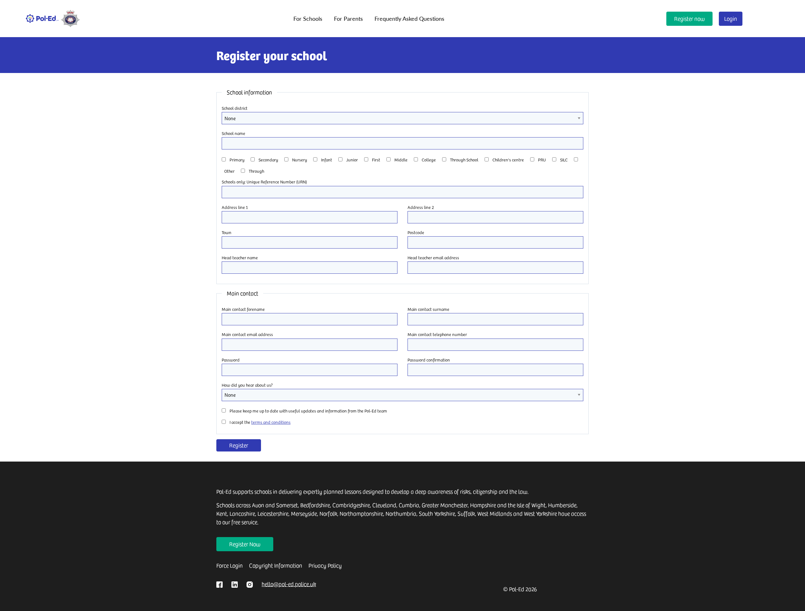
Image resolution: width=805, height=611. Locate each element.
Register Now (244, 544)
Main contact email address (247, 334)
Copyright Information (275, 565)
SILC (564, 160)
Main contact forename (243, 309)
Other (229, 171)
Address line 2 (421, 207)
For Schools (307, 18)
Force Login (229, 565)
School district (234, 108)
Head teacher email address (433, 258)
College (429, 160)
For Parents (348, 18)
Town (226, 232)
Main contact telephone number (437, 334)
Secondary (268, 160)
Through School (464, 160)
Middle (401, 160)
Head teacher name (240, 258)
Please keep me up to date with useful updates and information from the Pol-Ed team (308, 411)
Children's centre (508, 160)
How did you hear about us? (247, 385)
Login (730, 18)
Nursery (299, 160)
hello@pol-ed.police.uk (289, 584)
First (376, 160)
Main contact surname (428, 309)
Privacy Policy (325, 565)
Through (256, 171)
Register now (689, 18)
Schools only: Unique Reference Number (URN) (264, 182)
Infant (326, 160)
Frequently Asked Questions (409, 18)
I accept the (260, 422)
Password (231, 360)
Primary (237, 160)
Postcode (416, 232)
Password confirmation (429, 360)
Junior (352, 160)
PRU (542, 160)
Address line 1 (235, 207)
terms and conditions (271, 422)
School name (233, 133)
